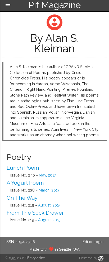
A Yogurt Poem (25, 183)
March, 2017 (49, 190)
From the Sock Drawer (35, 213)
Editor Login (93, 241)
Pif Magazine (35, 258)
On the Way (22, 198)
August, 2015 (49, 205)
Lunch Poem (23, 168)
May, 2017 (47, 175)
